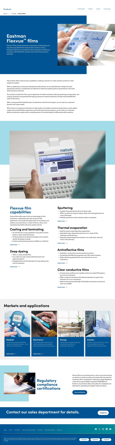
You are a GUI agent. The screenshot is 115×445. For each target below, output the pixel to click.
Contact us (103, 413)
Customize (84, 439)
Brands (98, 9)
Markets (90, 9)
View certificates (79, 392)
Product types (107, 9)
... (9, 13)
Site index (40, 430)
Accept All (106, 439)
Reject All (95, 439)
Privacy (11, 430)
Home (5, 13)
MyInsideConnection (50, 430)
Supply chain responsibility (28, 430)
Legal (5, 430)
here (7, 440)
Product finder (81, 9)
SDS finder (17, 430)
